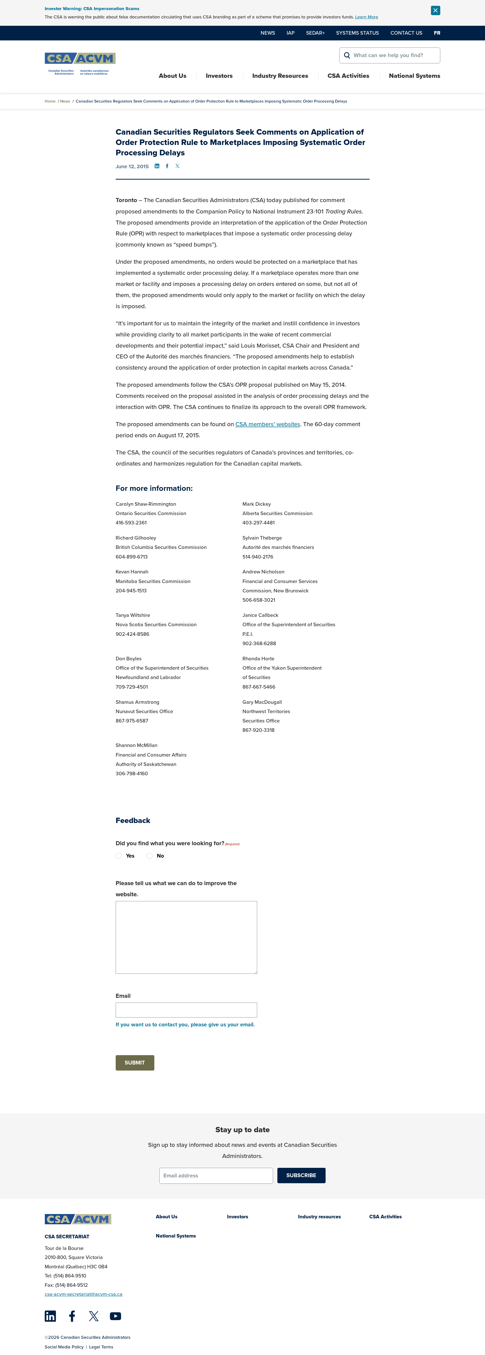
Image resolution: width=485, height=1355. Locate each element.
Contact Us (406, 33)
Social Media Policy (64, 1347)
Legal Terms (101, 1347)
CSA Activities (348, 75)
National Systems (414, 75)
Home (50, 101)
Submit (135, 1063)
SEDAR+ (315, 33)
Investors (219, 75)
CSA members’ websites (267, 424)
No (152, 856)
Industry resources (319, 1216)
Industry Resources (280, 75)
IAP (291, 33)
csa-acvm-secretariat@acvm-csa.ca (84, 1294)
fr (437, 33)
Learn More (366, 17)
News (268, 33)
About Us (172, 75)
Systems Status (357, 33)
